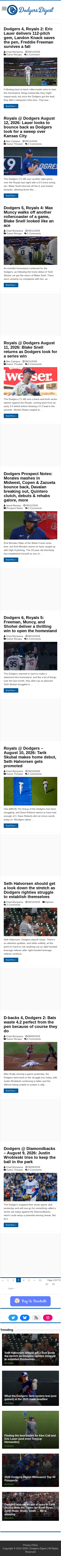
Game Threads (14, 144)
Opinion (49, 902)
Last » (11, 1288)
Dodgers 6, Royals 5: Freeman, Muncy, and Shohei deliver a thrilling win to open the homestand (30, 624)
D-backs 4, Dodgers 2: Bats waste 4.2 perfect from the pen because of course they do (30, 1024)
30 (53, 1284)
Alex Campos (13, 141)
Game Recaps (14, 54)
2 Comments (35, 144)
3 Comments (34, 233)
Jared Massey (13, 505)
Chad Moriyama (14, 51)
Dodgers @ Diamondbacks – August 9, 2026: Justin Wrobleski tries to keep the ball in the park (30, 1155)
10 (40, 1280)
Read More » (11, 106)
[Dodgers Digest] (30, 9)
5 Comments (34, 638)
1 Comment (33, 54)
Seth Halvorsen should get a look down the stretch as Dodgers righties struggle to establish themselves (29, 890)
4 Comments (35, 364)
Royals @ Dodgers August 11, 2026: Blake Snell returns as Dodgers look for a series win (30, 349)
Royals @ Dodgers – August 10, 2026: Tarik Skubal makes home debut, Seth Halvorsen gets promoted (30, 757)
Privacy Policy (30, 1545)
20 (46, 1284)
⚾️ (30, 1301)
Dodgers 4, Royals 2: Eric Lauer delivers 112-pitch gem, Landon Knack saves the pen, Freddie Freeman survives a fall (29, 38)
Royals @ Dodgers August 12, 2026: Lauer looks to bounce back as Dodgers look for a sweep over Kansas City (29, 127)
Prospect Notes (14, 508)
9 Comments (35, 1169)
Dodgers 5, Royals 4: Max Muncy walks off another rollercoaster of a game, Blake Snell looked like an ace (29, 216)
